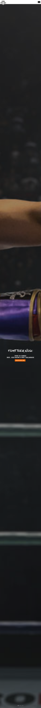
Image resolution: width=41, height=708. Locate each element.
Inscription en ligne (20, 360)
